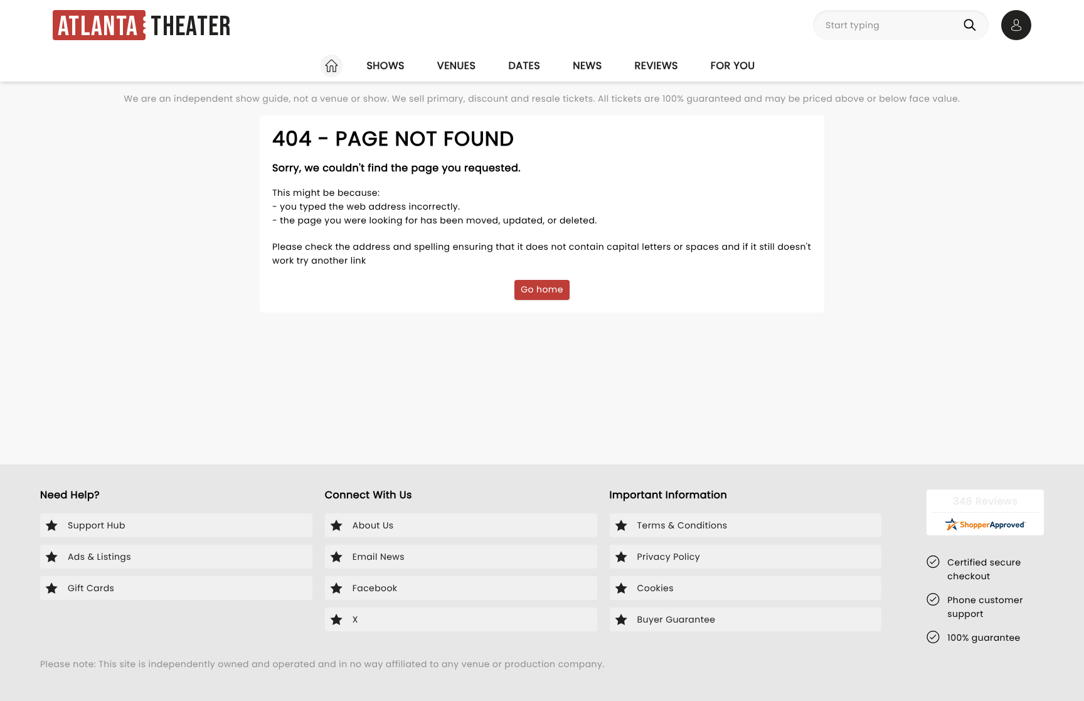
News (587, 65)
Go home (542, 289)
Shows (385, 65)
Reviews (656, 65)
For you (733, 65)
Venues (456, 65)
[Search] (972, 25)
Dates (524, 65)
